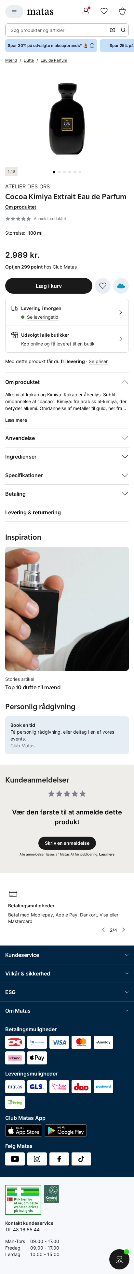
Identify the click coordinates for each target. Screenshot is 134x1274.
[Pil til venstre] (103, 930)
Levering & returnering (33, 512)
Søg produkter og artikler (37, 30)
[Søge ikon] (123, 30)
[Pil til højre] (123, 930)
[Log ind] (85, 12)
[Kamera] (112, 30)
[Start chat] (119, 1259)
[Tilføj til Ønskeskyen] (121, 286)
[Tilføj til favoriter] (103, 286)
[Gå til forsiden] (40, 11)
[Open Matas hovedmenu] (14, 11)
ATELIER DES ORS (27, 186)
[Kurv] (122, 12)
